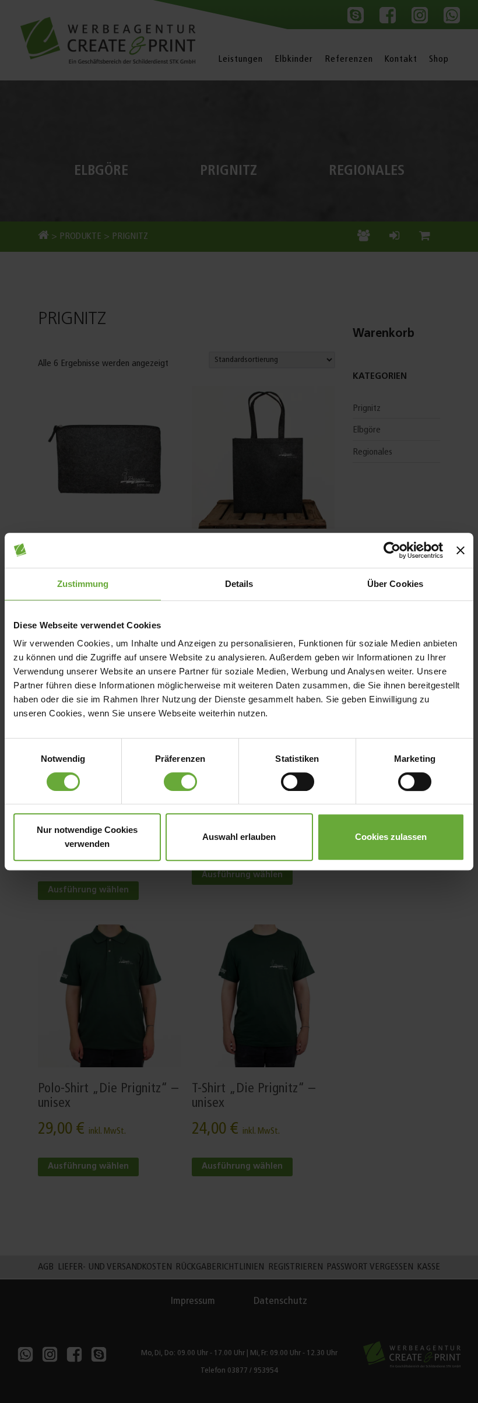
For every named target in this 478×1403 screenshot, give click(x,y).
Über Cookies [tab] (395, 584)
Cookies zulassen (391, 837)
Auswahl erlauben (239, 837)
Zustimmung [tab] (83, 584)
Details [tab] (239, 584)
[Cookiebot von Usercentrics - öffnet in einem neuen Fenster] (392, 550)
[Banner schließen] (460, 550)
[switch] (180, 781)
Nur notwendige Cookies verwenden (87, 837)
